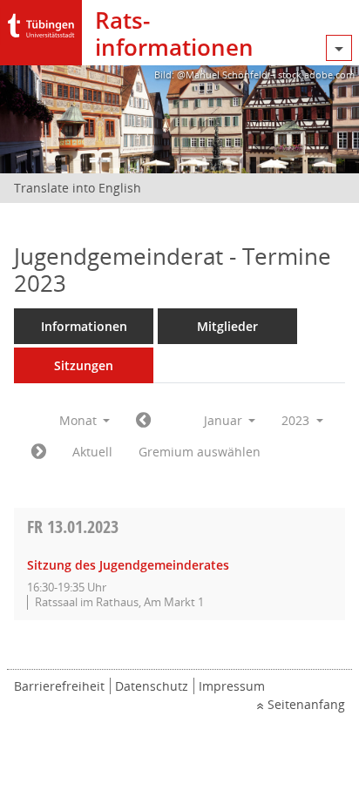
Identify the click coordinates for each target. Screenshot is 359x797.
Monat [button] (79, 420)
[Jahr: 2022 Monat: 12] (143, 420)
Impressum (232, 686)
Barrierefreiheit (59, 686)
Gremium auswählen (200, 451)
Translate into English (77, 187)
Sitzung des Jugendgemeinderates (128, 565)
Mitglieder (227, 326)
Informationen (84, 326)
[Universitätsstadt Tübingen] (41, 21)
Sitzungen (83, 365)
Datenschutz (151, 686)
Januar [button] (225, 420)
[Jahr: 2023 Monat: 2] (38, 452)
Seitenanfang (306, 704)
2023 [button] (297, 420)
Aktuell (92, 451)
